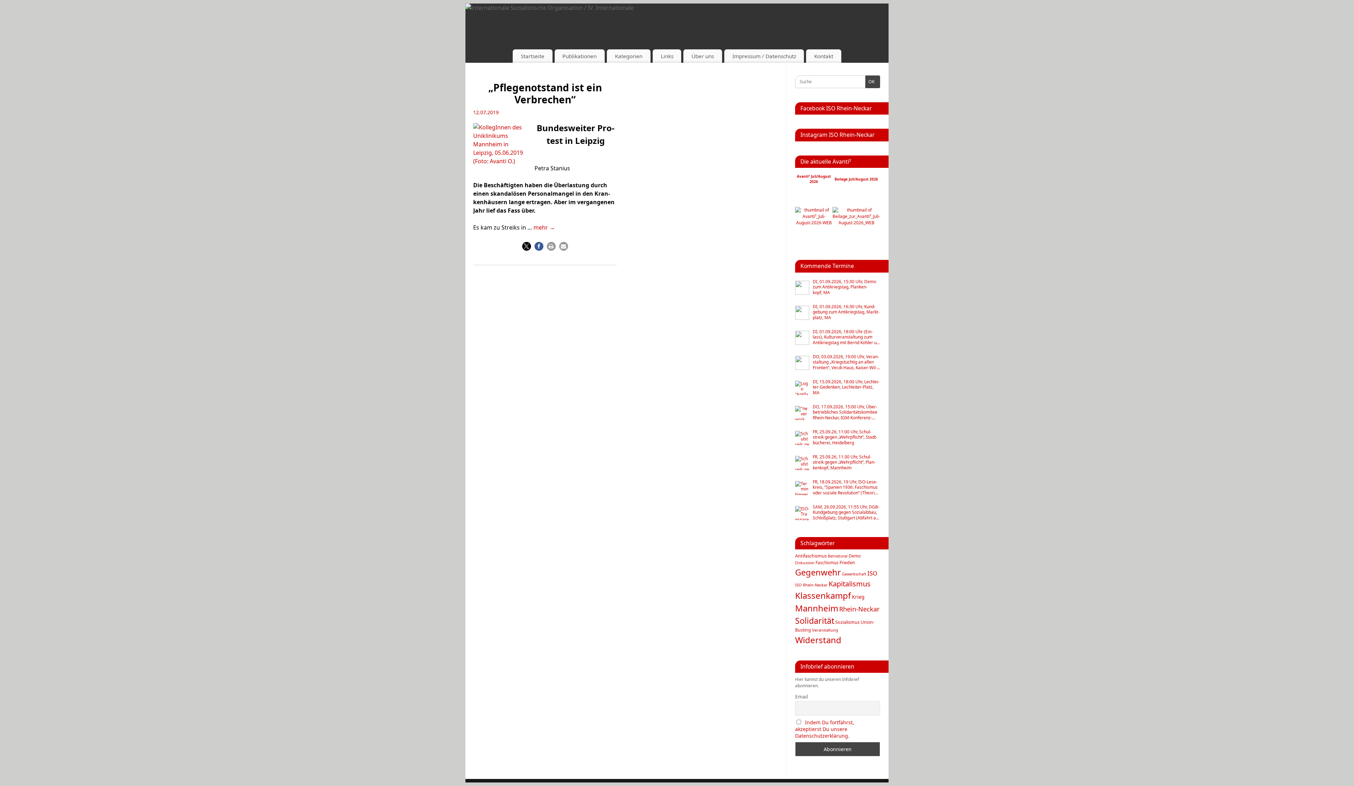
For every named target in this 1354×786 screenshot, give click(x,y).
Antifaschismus (811, 556)
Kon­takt (823, 56)
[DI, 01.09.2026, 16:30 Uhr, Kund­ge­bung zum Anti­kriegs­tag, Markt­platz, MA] (802, 313)
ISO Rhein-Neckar (811, 584)
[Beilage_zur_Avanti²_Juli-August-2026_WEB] (856, 223)
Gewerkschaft (854, 574)
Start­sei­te (532, 56)
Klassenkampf (823, 595)
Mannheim (816, 608)
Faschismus (827, 562)
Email (801, 696)
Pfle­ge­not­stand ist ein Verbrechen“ (545, 93)
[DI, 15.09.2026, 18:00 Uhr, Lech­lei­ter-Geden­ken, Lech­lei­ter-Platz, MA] (802, 388)
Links (667, 56)
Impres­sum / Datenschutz (764, 56)
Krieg (858, 596)
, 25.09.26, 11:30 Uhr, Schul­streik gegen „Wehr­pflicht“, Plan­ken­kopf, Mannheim (844, 462)
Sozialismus (847, 622)
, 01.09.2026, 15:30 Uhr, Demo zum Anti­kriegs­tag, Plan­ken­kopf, (844, 287)
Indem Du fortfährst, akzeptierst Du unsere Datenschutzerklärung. (824, 729)
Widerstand (818, 640)
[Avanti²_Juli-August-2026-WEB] (813, 223)
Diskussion (805, 562)
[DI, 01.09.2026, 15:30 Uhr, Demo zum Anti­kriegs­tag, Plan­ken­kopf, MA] (802, 288)
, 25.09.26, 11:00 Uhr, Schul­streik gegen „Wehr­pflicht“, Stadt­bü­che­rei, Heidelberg (845, 437)
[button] (526, 246)
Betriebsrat (838, 556)
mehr (544, 227)
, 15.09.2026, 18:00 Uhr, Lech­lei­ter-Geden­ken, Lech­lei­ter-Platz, (846, 387)
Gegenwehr (818, 572)
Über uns (702, 56)
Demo (855, 556)
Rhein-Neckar (859, 609)
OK (870, 81)
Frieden (847, 563)
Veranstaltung (825, 630)
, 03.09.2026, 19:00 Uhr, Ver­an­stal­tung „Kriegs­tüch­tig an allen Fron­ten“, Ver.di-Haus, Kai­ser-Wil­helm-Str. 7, (846, 362)
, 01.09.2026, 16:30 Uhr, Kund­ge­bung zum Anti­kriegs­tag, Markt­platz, (846, 312)
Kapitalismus (850, 584)
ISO (872, 573)
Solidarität (814, 620)
